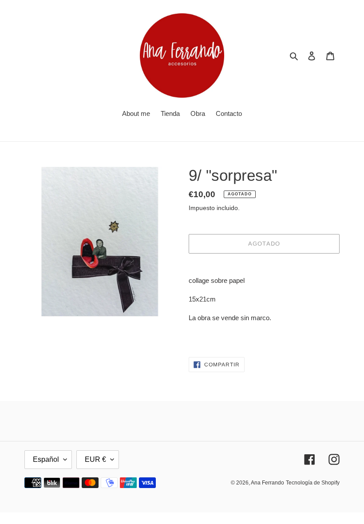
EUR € (95, 459)
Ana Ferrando (267, 483)
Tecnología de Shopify (313, 483)
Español (46, 459)
